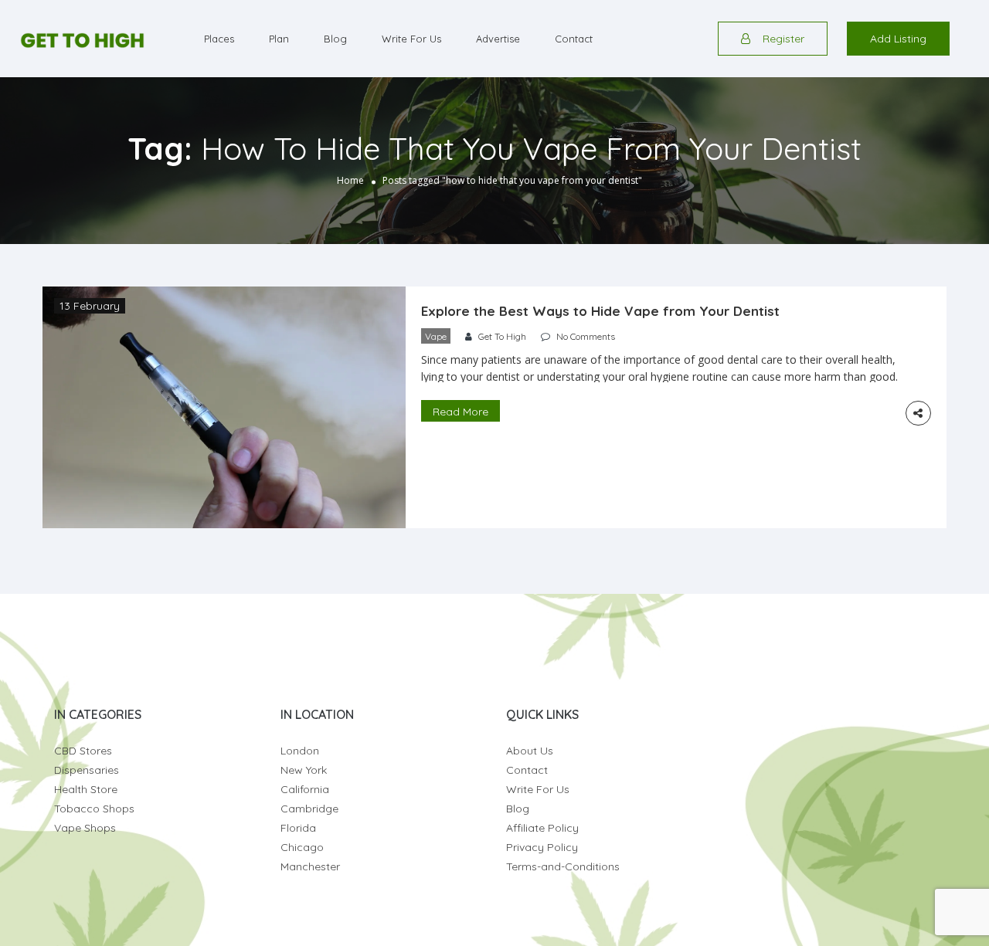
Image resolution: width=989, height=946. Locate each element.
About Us (529, 751)
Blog (335, 38)
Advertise (498, 38)
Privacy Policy (542, 847)
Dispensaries (86, 770)
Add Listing (898, 39)
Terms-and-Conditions (563, 866)
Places (219, 38)
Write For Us (411, 38)
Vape (436, 336)
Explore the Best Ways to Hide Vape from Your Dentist (600, 311)
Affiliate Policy (542, 828)
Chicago (302, 847)
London (299, 751)
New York (303, 770)
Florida (298, 828)
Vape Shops (85, 828)
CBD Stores (83, 751)
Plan (279, 38)
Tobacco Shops (94, 808)
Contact (574, 38)
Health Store (85, 789)
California (304, 789)
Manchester (310, 866)
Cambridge (309, 808)
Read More (460, 412)
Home (350, 180)
